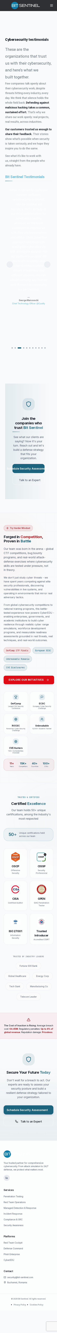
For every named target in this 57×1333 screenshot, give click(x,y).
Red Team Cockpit (13, 1242)
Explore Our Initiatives (26, 679)
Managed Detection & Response (20, 1208)
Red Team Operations (15, 1202)
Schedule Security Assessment (28, 468)
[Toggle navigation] (51, 5)
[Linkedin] (7, 1178)
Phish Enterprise (12, 1254)
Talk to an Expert (29, 480)
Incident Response (13, 1213)
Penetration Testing (13, 1196)
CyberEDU (9, 1260)
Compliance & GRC (13, 1219)
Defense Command (13, 1248)
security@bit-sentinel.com (20, 1277)
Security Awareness (13, 1225)
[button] (10, 264)
